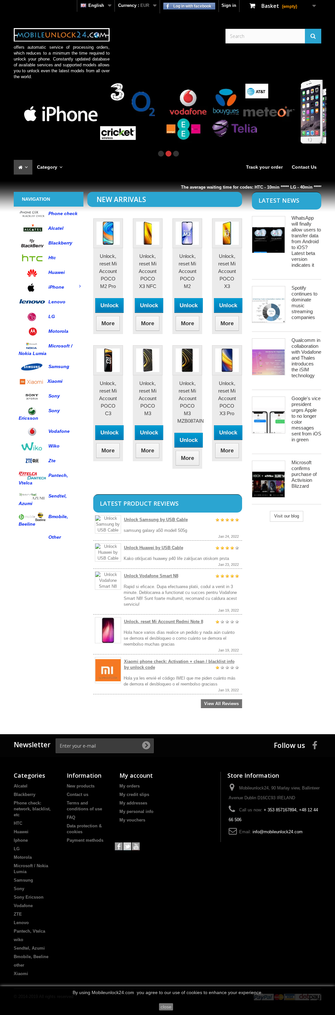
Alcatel (20, 786)
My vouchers (132, 820)
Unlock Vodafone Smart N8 (151, 575)
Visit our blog (286, 516)
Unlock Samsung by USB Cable (156, 519)
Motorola (23, 857)
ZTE (18, 914)
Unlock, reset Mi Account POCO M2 (187, 271)
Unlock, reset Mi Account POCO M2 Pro (108, 271)
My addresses (133, 803)
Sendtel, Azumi (29, 948)
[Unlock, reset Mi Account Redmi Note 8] (108, 630)
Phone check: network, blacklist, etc (32, 809)
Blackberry (24, 794)
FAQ (71, 817)
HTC (18, 823)
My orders (129, 786)
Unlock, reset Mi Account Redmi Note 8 (163, 621)
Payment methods (85, 840)
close (166, 1006)
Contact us (77, 794)
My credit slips (134, 794)
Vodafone (23, 905)
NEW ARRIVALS (121, 199)
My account (136, 775)
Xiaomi (21, 973)
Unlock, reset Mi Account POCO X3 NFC (147, 271)
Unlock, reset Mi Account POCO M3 (147, 398)
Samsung (23, 880)
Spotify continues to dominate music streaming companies (304, 302)
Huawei (21, 831)
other (19, 965)
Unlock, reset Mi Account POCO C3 (108, 398)
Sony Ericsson (29, 897)
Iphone (21, 840)
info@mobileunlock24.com (278, 831)
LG (17, 848)
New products (81, 786)
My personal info (136, 811)
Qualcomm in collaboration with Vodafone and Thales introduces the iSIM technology (306, 357)
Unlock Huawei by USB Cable (153, 547)
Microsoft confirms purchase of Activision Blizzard (304, 474)
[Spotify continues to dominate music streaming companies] (268, 304)
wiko (18, 939)
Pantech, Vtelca (29, 931)
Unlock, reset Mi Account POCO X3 (227, 271)
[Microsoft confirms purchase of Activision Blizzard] (268, 479)
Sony (19, 888)
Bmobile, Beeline (31, 956)
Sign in (228, 5)
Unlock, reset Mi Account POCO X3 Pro (227, 398)
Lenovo (21, 922)
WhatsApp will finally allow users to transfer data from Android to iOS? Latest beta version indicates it (306, 241)
